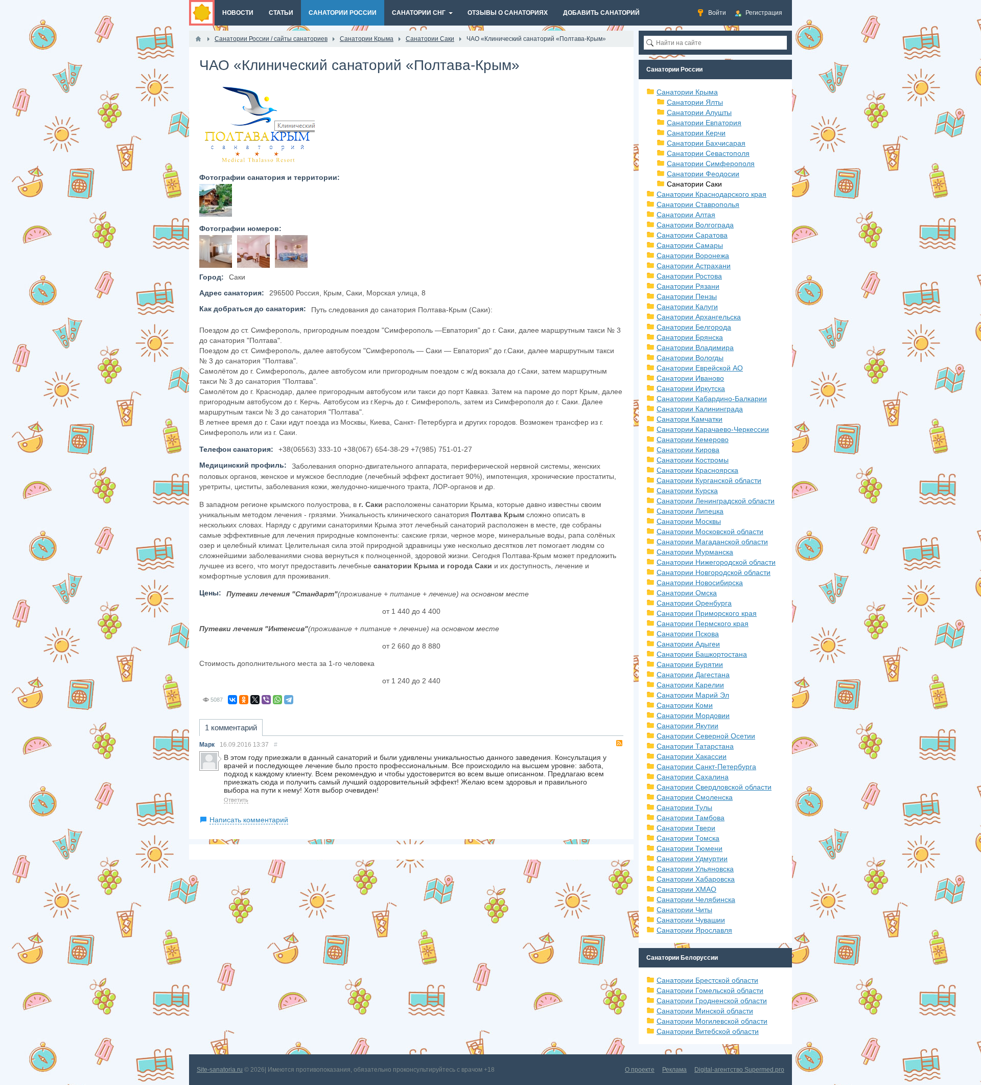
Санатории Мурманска (695, 552)
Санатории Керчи (696, 133)
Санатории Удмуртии (692, 859)
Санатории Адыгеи (688, 644)
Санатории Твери (686, 828)
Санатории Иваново (690, 378)
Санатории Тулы (684, 807)
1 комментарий (231, 727)
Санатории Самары (690, 245)
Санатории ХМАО (686, 889)
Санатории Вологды (690, 358)
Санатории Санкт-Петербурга (706, 767)
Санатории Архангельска (699, 317)
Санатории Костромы (693, 460)
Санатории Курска (687, 491)
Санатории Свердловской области (714, 787)
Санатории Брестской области (707, 980)
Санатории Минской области (705, 1011)
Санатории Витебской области (708, 1031)
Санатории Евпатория (704, 123)
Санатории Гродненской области (712, 1001)
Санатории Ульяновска (695, 869)
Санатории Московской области (710, 531)
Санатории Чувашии (691, 920)
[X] (255, 699)
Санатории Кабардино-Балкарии (712, 399)
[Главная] (198, 39)
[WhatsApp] (277, 699)
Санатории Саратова (692, 235)
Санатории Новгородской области (713, 572)
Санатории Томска (688, 838)
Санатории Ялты (695, 102)
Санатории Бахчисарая (706, 143)
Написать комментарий (248, 820)
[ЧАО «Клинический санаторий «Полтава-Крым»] (215, 200)
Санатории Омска (687, 593)
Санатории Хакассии (692, 756)
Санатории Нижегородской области (716, 562)
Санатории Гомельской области (710, 990)
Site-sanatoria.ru (220, 1069)
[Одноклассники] (243, 699)
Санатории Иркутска (691, 388)
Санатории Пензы (687, 296)
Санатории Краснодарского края (711, 194)
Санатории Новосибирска (700, 583)
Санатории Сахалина (693, 777)
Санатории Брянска (690, 337)
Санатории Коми (685, 705)
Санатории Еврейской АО (700, 368)
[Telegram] (288, 699)
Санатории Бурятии (690, 664)
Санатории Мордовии (693, 715)
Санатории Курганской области (709, 480)
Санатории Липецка (690, 511)
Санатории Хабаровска (696, 879)
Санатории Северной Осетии (706, 736)
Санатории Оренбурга (694, 603)
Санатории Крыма (687, 92)
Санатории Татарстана (695, 746)
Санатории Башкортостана (702, 654)
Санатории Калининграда (700, 409)
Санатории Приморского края (707, 613)
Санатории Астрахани (694, 266)
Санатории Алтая (686, 215)
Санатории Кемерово (693, 439)
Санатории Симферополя (711, 163)
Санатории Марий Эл (693, 695)
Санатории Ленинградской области (716, 501)
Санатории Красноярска (697, 470)
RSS (619, 743)
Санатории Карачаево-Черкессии (713, 429)
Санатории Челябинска (696, 899)
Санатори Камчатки (689, 419)
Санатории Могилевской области (712, 1021)
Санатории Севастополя (708, 153)
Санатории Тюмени (689, 848)
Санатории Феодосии (703, 174)
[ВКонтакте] (232, 699)
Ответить (236, 800)
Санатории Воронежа (693, 255)
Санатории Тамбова (691, 818)
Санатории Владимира (695, 347)
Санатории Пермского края (703, 623)
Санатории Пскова (688, 634)
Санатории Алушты (699, 112)
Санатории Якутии (687, 726)
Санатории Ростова (689, 276)
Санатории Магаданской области (712, 542)
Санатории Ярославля (694, 930)
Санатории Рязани (688, 286)
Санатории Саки (694, 184)
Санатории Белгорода (694, 327)
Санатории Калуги (687, 307)
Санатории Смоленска (695, 797)
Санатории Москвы (689, 521)
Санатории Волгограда (695, 225)
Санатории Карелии (690, 685)
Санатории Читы (684, 910)
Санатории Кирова (688, 450)
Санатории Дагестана (693, 675)
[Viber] (266, 699)
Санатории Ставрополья (698, 204)
